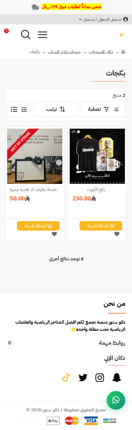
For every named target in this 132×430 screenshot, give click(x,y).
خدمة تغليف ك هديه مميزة (33, 190)
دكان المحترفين (101, 52)
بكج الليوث (96, 190)
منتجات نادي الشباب (64, 52)
